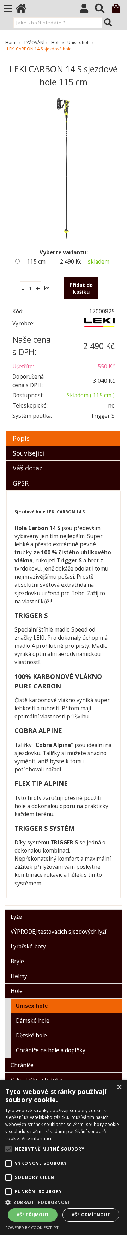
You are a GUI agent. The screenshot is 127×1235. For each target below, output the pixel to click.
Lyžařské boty (28, 946)
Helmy (19, 976)
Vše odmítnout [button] (91, 1215)
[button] (63, 1202)
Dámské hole (32, 1020)
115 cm (36, 261)
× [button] (119, 1087)
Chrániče (22, 1065)
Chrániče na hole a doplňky (50, 1050)
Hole (17, 991)
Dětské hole (31, 1035)
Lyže (16, 917)
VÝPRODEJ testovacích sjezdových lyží (58, 931)
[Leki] (99, 325)
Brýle (17, 961)
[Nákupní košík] (119, 10)
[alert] (63, 1157)
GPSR (21, 483)
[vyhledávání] (103, 10)
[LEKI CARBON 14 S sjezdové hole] (63, 168)
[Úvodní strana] (24, 10)
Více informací (36, 1138)
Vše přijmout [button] (33, 1215)
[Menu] (8, 8)
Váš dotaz (27, 468)
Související (28, 453)
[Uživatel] (87, 10)
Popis (21, 438)
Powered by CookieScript (32, 1227)
